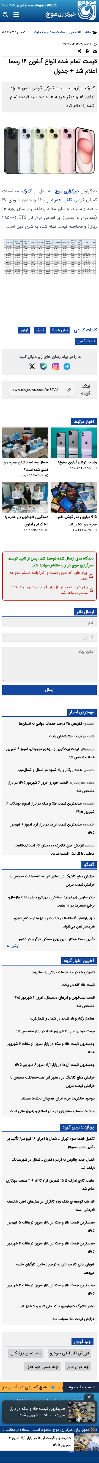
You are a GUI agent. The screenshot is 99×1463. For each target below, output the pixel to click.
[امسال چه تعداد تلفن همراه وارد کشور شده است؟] (25, 442)
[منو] (16, 15)
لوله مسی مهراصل (42, 1366)
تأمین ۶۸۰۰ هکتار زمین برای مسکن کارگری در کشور (57, 939)
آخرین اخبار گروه (79, 960)
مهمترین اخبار (82, 712)
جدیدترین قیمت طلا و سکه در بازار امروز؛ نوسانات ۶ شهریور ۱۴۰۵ (37, 1412)
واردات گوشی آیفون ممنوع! (77, 462)
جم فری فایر (78, 1366)
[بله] (44, 366)
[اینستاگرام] (55, 366)
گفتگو (89, 864)
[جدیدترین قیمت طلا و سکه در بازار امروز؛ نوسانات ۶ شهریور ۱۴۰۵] (81, 1412)
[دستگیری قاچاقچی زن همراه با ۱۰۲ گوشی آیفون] (25, 497)
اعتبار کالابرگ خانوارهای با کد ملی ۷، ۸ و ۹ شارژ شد (57, 1306)
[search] (5, 14)
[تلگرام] (67, 366)
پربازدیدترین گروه (78, 1127)
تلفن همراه (61, 200)
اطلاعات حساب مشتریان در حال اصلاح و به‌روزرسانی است (52, 1111)
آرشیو (14, 946)
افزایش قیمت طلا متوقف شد (74, 1319)
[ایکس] (32, 366)
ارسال (49, 690)
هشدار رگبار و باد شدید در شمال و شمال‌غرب (62, 1018)
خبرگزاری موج (67, 191)
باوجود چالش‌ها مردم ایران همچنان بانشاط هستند (58, 1098)
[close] (89, 1397)
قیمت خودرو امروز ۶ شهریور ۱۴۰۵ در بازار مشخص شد (55, 1031)
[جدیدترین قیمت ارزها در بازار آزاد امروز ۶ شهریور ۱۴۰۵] (86, 1442)
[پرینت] (87, 52)
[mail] (95, 52)
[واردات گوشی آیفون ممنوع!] (74, 442)
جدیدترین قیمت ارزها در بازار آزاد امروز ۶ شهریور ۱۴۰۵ (55, 1065)
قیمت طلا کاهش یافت (78, 985)
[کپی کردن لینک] (42, 390)
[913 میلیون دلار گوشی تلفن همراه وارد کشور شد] (74, 497)
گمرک (26, 191)
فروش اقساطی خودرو (69, 1353)
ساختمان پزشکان (25, 1353)
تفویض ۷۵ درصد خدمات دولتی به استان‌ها (63, 972)
